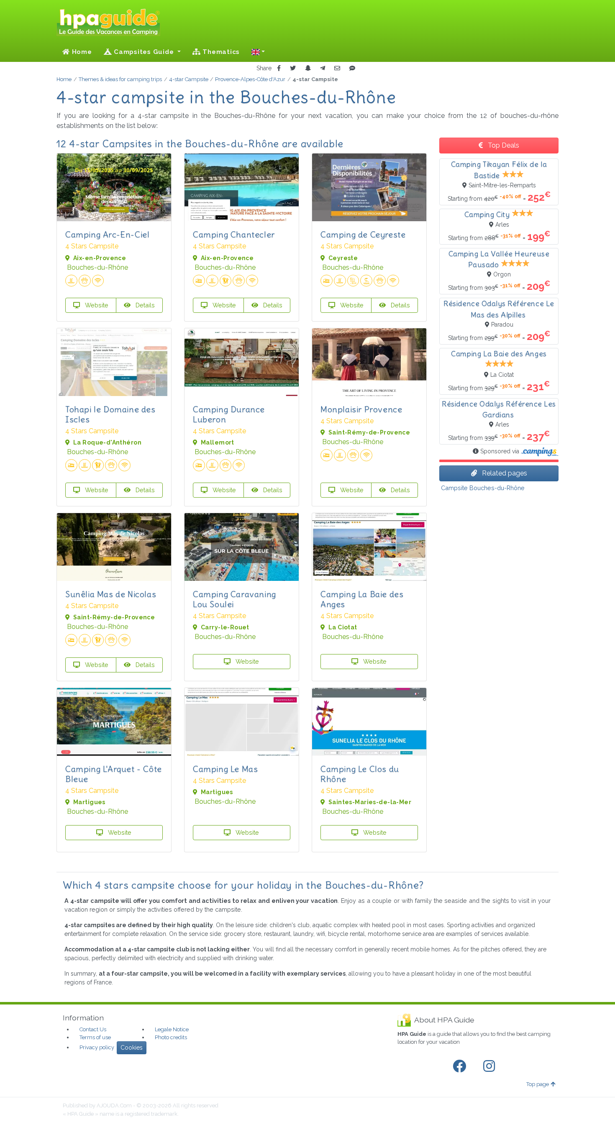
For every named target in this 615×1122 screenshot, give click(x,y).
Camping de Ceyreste (362, 234)
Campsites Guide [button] (144, 52)
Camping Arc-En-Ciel (107, 234)
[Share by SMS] (352, 68)
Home (81, 52)
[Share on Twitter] (293, 68)
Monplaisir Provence (361, 409)
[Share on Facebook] (278, 68)
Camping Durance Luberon (229, 414)
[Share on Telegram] (322, 68)
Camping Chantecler (234, 234)
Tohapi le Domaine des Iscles (110, 414)
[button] (258, 52)
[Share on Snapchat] (308, 68)
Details (144, 305)
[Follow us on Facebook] (461, 1066)
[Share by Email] (337, 68)
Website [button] (95, 305)
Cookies (131, 1047)
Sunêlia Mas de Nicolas (110, 594)
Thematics (220, 52)
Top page (537, 1084)
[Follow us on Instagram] (491, 1066)
